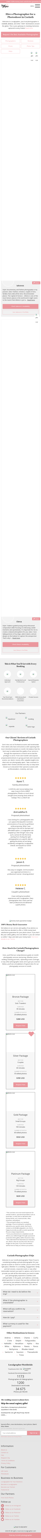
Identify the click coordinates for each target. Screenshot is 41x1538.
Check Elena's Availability (20, 644)
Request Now (20, 1026)
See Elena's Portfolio (20, 650)
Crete (9, 1340)
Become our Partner (8, 1487)
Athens (17, 1338)
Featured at (5, 1490)
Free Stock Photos (7, 1498)
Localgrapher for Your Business (11, 1482)
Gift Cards (4, 1471)
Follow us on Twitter (12, 1516)
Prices (10, 46)
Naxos (27, 1346)
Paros (35, 1346)
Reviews (30, 41)
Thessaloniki (32, 1352)
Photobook (5, 1474)
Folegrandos (30, 1340)
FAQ (2, 1455)
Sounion (19, 1352)
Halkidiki (7, 1343)
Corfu (35, 1338)
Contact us (4, 1452)
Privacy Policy (5, 1463)
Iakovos (20, 285)
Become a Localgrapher (9, 1484)
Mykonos (17, 1346)
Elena (19, 621)
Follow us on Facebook (12, 1509)
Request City (5, 1458)
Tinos (21, 1355)
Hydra (29, 1343)
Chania (27, 1338)
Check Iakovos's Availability (20, 306)
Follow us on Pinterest (12, 1512)
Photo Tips (30, 46)
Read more (31, 300)
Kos (37, 1343)
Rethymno (13, 1349)
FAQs (10, 51)
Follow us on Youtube (12, 1519)
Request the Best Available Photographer (20, 34)
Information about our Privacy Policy (11, 1436)
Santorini (9, 1352)
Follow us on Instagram (13, 1506)
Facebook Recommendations (19, 1373)
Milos (7, 1346)
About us (4, 1450)
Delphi (18, 1340)
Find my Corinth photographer (20, 1535)
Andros (8, 1338)
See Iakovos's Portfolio (20, 312)
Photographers (10, 41)
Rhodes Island (28, 1349)
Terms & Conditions (8, 1460)
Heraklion (19, 1343)
